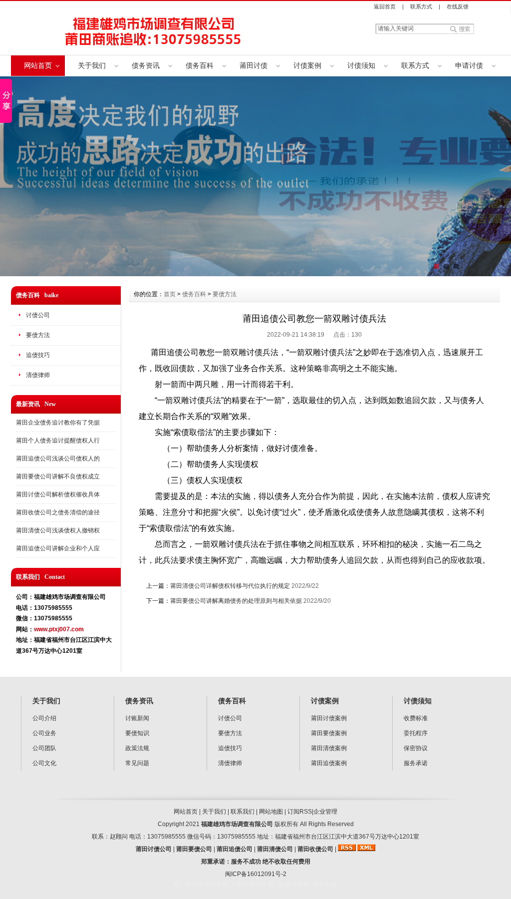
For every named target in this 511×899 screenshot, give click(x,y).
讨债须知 (361, 65)
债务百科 (200, 65)
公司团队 (44, 748)
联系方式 (421, 6)
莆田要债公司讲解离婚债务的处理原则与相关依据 (236, 600)
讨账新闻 (137, 718)
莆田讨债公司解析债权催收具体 (58, 494)
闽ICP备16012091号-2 (255, 874)
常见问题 (137, 763)
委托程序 (416, 733)
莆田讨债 (253, 65)
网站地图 (271, 811)
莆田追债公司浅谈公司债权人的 (58, 458)
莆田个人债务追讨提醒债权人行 (58, 440)
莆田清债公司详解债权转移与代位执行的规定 (230, 585)
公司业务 (44, 733)
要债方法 (38, 335)
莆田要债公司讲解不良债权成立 (58, 476)
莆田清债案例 (329, 748)
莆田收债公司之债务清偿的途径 (58, 512)
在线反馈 (458, 6)
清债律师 (38, 375)
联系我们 (243, 811)
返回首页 (385, 6)
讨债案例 (307, 65)
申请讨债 (469, 65)
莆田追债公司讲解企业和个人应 (58, 548)
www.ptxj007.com (59, 629)
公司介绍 (44, 718)
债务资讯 (146, 65)
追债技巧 (38, 355)
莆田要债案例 (329, 733)
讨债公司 (38, 315)
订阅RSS (299, 811)
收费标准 (416, 718)
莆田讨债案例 (329, 718)
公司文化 (44, 763)
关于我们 (92, 65)
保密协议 (416, 748)
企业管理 (325, 811)
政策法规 (137, 748)
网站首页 (38, 65)
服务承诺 (416, 763)
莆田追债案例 (329, 763)
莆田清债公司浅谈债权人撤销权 (58, 530)
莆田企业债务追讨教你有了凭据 (58, 422)
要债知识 (137, 733)
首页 (170, 294)
